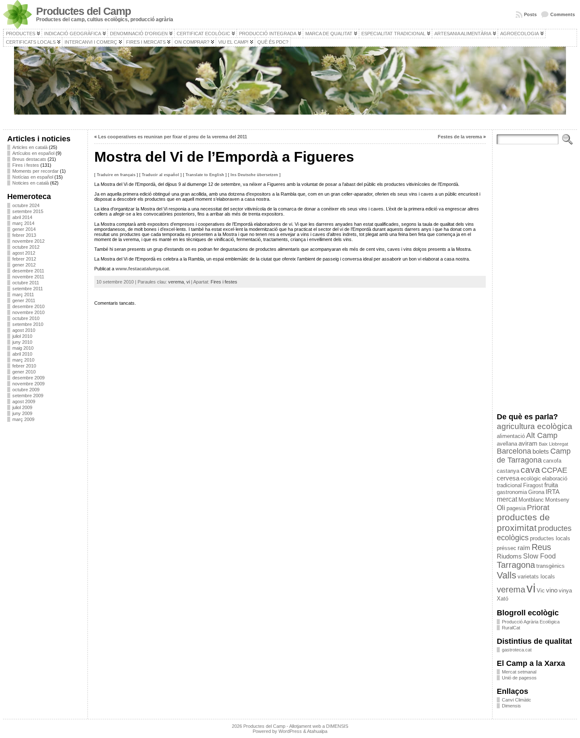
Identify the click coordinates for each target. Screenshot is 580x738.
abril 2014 (22, 217)
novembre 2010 (28, 312)
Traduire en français (116, 175)
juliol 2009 (22, 407)
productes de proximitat (523, 522)
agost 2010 (23, 330)
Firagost (533, 485)
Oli (501, 507)
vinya (565, 590)
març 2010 (23, 359)
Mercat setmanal (519, 671)
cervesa (508, 478)
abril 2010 (22, 353)
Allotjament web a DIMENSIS (318, 726)
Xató (502, 598)
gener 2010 (24, 371)
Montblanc (531, 500)
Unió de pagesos (519, 677)
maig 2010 (23, 348)
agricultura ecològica (534, 426)
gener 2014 (24, 229)
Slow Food (539, 556)
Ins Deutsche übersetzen (254, 175)
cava (530, 469)
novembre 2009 (28, 383)
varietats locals (536, 576)
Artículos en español (33, 153)
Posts (530, 14)
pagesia (516, 508)
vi (188, 281)
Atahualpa (317, 731)
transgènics (550, 566)
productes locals (550, 538)
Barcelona (514, 451)
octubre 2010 (25, 318)
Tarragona (516, 565)
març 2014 (23, 223)
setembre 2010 (27, 324)
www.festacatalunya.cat (142, 268)
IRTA (553, 491)
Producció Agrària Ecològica (531, 621)
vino (551, 590)
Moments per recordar (35, 171)
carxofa (552, 460)
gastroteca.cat (517, 649)
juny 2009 (22, 413)
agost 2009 (23, 401)
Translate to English (205, 175)
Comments (562, 14)
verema (176, 281)
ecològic (531, 478)
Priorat (538, 507)
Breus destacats (29, 159)
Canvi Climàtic (516, 699)
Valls (506, 575)
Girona (536, 492)
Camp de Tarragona (534, 455)
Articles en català (30, 147)
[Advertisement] (45, 555)
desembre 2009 (28, 377)
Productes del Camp (83, 11)
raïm (524, 547)
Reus (541, 547)
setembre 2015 (27, 211)
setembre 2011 (27, 288)
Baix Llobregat (553, 443)
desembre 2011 (28, 270)
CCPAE (554, 470)
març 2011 (23, 294)
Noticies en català (30, 182)
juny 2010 (22, 342)
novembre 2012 (28, 241)
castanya (508, 471)
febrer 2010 (24, 365)
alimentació (511, 436)
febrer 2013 (24, 235)
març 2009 (23, 419)
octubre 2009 (25, 389)
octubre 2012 (25, 247)
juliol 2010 (22, 336)
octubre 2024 (25, 205)
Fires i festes (25, 165)
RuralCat (511, 627)
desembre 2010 (28, 306)
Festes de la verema (460, 136)
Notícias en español (32, 177)
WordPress (290, 731)
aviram (528, 443)
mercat (507, 499)
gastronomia (512, 492)
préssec (506, 548)
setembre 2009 (27, 395)
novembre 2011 (28, 276)
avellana (507, 444)
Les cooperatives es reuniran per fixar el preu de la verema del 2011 (172, 136)
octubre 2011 (25, 282)
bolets (540, 451)
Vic (541, 590)
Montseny (557, 500)
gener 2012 (24, 264)
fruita (551, 485)
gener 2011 (23, 300)
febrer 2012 (24, 258)
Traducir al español (160, 175)
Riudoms (509, 556)
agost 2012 (23, 252)
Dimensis (511, 705)
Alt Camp (541, 435)
